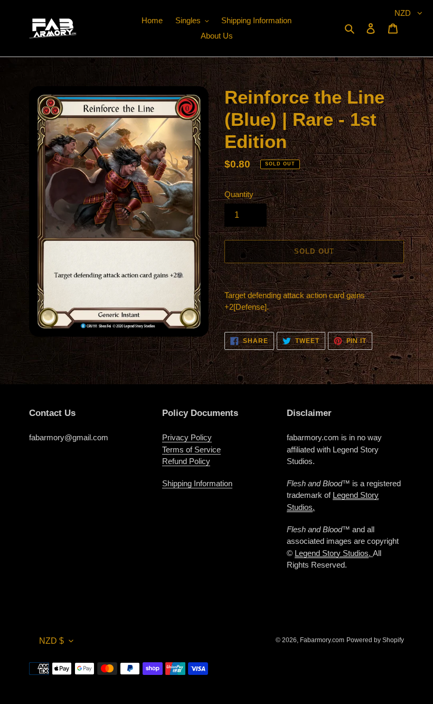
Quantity (238, 194)
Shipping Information (197, 483)
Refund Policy (186, 461)
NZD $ (51, 640)
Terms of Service (191, 449)
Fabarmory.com (322, 640)
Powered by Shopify (375, 640)
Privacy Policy (187, 437)
